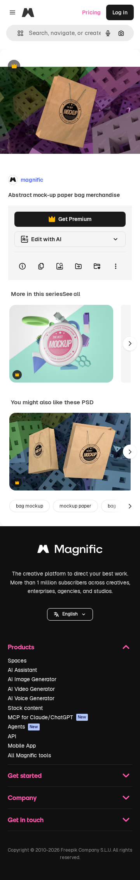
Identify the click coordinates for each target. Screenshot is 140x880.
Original (50, 66)
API (12, 736)
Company (22, 797)
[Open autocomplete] (17, 33)
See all (71, 293)
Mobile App (22, 745)
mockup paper (75, 506)
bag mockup (29, 506)
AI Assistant (22, 669)
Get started (25, 775)
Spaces (17, 660)
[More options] (115, 266)
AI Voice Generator (31, 698)
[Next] (130, 344)
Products (21, 647)
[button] (70, 614)
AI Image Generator (32, 679)
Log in (120, 12)
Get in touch (26, 820)
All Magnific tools (29, 755)
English (70, 614)
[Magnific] (70, 551)
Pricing (91, 12)
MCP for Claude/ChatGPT (47, 717)
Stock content (25, 707)
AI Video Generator (31, 688)
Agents (23, 726)
